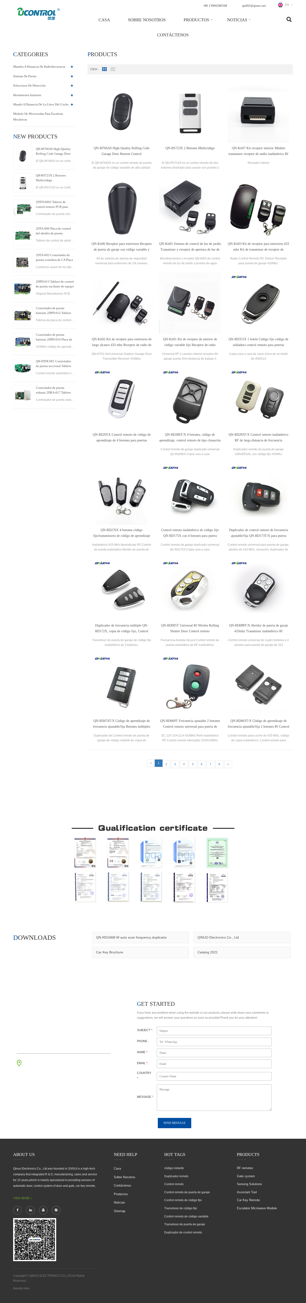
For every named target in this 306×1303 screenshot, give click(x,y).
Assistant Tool (247, 1192)
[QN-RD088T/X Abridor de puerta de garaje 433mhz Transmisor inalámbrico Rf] (258, 589)
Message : (145, 1097)
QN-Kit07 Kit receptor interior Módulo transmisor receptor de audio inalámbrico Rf (258, 151)
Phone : (143, 1041)
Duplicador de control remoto (183, 1232)
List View (112, 69)
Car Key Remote (248, 1200)
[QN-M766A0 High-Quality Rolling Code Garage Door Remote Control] (22, 156)
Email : (142, 1063)
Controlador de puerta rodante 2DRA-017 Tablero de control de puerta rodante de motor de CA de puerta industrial (54, 390)
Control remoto (174, 1184)
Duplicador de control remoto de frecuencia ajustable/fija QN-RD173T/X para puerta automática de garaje (258, 533)
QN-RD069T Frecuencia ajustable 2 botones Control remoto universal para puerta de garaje (190, 724)
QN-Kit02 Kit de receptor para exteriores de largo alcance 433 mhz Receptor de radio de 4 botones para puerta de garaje (122, 342)
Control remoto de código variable (186, 1216)
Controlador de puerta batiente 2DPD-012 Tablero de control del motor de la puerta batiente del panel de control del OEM (54, 310)
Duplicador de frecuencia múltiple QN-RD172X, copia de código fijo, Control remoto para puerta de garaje (121, 629)
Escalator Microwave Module (257, 1208)
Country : (144, 1075)
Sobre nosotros (147, 19)
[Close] (300, 115)
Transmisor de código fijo (180, 1208)
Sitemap (119, 1211)
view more (21, 1198)
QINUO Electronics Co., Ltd (218, 937)
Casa (104, 19)
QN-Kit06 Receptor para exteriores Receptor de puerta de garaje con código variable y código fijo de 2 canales (122, 247)
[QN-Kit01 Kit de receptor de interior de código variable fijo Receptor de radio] (190, 303)
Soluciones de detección (29, 85)
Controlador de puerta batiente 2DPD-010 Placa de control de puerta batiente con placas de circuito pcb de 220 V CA (55, 337)
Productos (196, 19)
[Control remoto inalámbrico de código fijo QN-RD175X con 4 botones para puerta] (190, 494)
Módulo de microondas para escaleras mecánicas (38, 116)
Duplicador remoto (176, 1176)
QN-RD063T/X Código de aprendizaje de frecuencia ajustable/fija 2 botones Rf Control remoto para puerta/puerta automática (258, 724)
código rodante (174, 1168)
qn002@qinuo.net (254, 5)
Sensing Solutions (249, 1184)
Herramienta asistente (27, 95)
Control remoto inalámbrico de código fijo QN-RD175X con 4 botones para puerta (190, 533)
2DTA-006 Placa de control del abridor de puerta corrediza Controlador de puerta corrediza (53, 231)
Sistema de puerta (24, 76)
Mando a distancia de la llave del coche (41, 104)
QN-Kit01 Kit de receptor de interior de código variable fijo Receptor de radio (190, 342)
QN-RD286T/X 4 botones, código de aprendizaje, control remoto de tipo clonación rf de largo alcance (190, 438)
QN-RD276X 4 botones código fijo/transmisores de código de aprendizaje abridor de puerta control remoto (121, 533)
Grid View (104, 69)
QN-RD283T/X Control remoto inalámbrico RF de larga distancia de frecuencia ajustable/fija (258, 438)
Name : (142, 1052)
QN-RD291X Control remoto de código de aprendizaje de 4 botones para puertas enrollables (122, 438)
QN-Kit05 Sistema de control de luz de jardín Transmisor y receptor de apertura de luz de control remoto (190, 247)
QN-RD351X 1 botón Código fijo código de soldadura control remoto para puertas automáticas (258, 342)
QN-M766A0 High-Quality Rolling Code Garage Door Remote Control (53, 151)
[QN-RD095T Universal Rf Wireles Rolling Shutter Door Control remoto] (190, 589)
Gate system (246, 1176)
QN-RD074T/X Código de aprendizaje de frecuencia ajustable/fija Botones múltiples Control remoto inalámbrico (121, 724)
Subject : (145, 1030)
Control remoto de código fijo (183, 1200)
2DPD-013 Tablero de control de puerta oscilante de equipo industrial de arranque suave (55, 284)
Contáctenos (173, 35)
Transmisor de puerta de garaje (184, 1224)
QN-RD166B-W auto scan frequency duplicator (131, 937)
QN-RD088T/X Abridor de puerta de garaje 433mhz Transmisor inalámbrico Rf (258, 628)
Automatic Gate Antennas (49, 1288)
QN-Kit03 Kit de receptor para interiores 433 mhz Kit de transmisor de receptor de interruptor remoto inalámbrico (258, 247)
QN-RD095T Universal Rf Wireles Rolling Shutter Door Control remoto (190, 628)
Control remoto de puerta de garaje (187, 1192)
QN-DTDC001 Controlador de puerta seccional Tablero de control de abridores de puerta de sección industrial (53, 363)
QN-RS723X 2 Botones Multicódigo (51, 178)
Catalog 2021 (207, 952)
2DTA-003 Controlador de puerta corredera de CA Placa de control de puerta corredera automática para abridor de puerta (55, 257)
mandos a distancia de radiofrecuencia (39, 66)
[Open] (300, 81)
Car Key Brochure (109, 952)
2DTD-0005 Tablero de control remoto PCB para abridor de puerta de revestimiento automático (52, 204)
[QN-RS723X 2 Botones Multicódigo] (22, 182)
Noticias (237, 19)
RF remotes (245, 1168)
